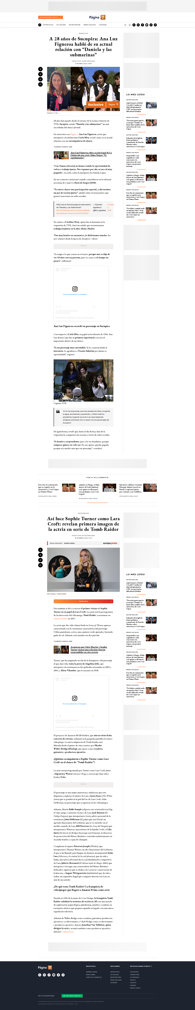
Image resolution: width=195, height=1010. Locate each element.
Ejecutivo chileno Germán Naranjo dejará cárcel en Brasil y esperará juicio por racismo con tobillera (130, 488)
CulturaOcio (67, 931)
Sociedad (103, 25)
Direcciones (90, 974)
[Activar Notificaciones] (129, 24)
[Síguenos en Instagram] (138, 24)
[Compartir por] (40, 84)
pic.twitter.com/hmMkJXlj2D (76, 213)
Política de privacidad (46, 996)
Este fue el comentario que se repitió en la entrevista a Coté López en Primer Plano (135, 196)
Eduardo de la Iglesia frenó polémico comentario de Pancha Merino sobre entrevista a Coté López (135, 142)
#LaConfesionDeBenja (80, 210)
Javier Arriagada (88, 61)
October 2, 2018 (109, 207)
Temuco (133, 980)
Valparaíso (134, 972)
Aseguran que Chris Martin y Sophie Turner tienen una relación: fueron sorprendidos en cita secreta (88, 649)
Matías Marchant (88, 535)
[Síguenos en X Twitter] (133, 24)
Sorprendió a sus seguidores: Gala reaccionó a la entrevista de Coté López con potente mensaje (133, 160)
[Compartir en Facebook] (40, 69)
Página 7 (74, 134)
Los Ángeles (134, 977)
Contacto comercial (94, 977)
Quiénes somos (91, 972)
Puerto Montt (135, 988)
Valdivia (133, 982)
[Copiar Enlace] (40, 79)
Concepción (134, 974)
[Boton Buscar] (125, 24)
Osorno (133, 985)
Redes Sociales (90, 25)
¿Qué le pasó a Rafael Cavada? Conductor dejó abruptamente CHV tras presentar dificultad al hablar (134, 107)
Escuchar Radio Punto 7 (49, 17)
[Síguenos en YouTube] (146, 24)
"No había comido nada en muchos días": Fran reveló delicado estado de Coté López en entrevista (135, 212)
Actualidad (61, 25)
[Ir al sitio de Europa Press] (83, 543)
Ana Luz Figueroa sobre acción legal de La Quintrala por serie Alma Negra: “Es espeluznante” (91, 155)
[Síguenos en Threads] (155, 24)
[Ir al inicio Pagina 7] (97, 17)
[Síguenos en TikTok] (151, 24)
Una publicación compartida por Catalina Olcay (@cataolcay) (74, 318)
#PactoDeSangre (63, 210)
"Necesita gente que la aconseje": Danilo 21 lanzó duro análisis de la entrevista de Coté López (135, 124)
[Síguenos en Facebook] (142, 24)
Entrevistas (48, 25)
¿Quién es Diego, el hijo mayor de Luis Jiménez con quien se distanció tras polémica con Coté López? (135, 179)
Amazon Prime (60, 618)
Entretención (74, 25)
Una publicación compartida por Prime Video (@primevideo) (74, 727)
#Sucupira (60, 213)
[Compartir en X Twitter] (40, 74)
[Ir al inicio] (39, 24)
